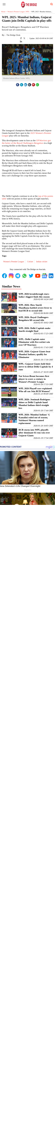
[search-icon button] (51, 4)
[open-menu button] (4, 4)
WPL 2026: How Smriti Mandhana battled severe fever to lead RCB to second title (35, 308)
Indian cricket (42, 261)
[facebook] (17, 84)
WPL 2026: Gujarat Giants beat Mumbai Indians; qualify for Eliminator (34, 354)
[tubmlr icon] (29, 84)
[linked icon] (25, 84)
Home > (4, 12)
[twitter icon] (21, 84)
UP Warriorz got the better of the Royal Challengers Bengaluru (26, 141)
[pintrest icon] (33, 84)
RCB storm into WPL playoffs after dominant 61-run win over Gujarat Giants (34, 432)
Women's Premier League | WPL (19, 12)
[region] (27, 185)
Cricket (30, 261)
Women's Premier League (13, 261)
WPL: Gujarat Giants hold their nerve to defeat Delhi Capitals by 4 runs (36, 367)
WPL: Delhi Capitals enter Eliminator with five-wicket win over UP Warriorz (34, 342)
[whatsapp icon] (37, 84)
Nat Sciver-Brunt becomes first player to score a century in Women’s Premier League (34, 379)
